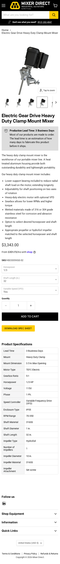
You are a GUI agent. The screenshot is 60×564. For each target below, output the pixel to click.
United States (28, 543)
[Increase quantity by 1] (31, 305)
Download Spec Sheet (18, 328)
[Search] (53, 15)
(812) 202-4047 (45, 22)
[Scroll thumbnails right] (55, 102)
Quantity (6, 298)
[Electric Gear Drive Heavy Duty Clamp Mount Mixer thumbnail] (7, 102)
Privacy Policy (30, 553)
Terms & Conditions (11, 553)
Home (5, 30)
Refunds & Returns (49, 553)
